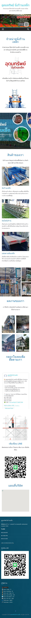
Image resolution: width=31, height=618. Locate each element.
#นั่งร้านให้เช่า (8, 405)
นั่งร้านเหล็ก (6, 188)
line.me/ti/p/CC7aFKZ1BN (16, 402)
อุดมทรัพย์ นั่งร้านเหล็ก (15, 5)
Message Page (9, 408)
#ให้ (13, 405)
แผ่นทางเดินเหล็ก (8, 253)
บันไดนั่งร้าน (6, 220)
